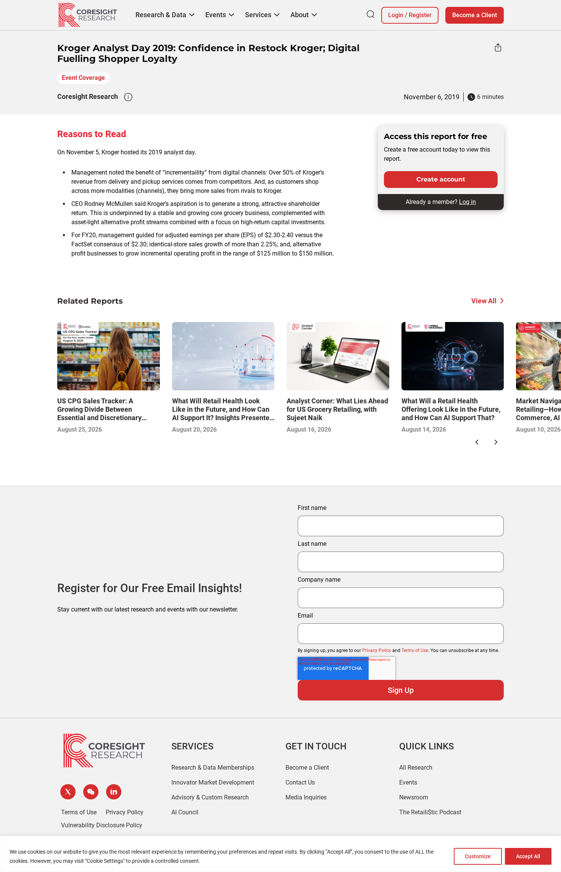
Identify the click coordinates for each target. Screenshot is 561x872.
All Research (415, 767)
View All (484, 301)
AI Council (184, 812)
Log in (467, 201)
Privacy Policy (376, 650)
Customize (478, 856)
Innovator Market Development (212, 782)
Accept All (528, 856)
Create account (440, 179)
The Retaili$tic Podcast (430, 812)
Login (395, 15)
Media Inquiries (306, 797)
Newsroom (413, 797)
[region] (280, 854)
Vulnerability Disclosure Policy (101, 825)
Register (420, 15)
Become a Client (474, 15)
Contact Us (300, 782)
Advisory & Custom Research (210, 797)
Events (408, 782)
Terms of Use (414, 650)
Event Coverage (83, 77)
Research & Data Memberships (212, 767)
